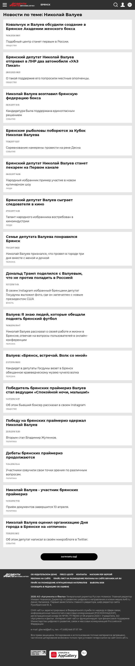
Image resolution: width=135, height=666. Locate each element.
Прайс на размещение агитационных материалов (59, 583)
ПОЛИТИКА (11, 442)
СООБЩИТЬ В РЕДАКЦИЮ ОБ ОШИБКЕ (50, 587)
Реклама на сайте (41, 578)
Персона (10, 262)
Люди (9, 188)
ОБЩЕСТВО (11, 46)
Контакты (81, 574)
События (10, 119)
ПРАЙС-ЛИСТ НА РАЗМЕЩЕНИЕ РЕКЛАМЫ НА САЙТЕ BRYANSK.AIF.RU (87, 578)
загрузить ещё (69, 557)
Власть (10, 303)
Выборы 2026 (97, 583)
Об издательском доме (44, 574)
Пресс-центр (66, 574)
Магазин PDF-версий (101, 574)
